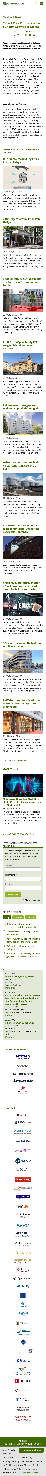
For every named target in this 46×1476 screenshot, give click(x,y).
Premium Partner (16, 1049)
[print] (33, 36)
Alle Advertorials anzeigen (19, 834)
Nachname (11, 874)
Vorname (10, 865)
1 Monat (30, 917)
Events (7, 968)
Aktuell (7, 16)
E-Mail (9, 884)
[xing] (17, 36)
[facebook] (21, 36)
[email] (29, 36)
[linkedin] (13, 36)
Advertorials (10, 769)
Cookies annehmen (31, 1450)
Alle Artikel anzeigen (16, 760)
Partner (11, 1108)
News (18, 16)
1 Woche (18, 917)
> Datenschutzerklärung (26, 1472)
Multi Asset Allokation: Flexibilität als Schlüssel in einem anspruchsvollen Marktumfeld (22, 802)
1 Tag (7, 917)
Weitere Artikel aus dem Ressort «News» (22, 151)
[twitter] (25, 36)
